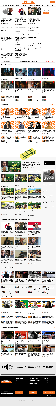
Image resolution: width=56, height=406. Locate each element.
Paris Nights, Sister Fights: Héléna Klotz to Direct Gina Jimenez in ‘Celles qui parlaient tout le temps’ (23, 318)
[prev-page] (43, 212)
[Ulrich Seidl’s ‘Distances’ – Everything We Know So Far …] (7, 348)
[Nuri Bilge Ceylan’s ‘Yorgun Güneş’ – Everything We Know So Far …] (7, 335)
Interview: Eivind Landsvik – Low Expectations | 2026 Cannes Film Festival (48, 131)
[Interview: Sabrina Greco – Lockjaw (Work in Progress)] (7, 111)
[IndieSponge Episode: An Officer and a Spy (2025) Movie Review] (21, 178)
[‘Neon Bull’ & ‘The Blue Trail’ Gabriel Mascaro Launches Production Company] (21, 304)
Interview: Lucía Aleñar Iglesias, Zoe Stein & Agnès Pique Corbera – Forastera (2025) (36, 141)
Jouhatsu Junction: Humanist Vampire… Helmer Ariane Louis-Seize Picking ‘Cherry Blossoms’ (6, 19)
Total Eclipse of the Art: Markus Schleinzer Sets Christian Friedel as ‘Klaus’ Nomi (50, 323)
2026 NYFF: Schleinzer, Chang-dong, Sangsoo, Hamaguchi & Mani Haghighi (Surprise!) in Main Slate (7, 55)
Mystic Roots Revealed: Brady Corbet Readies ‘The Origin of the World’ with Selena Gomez (50, 292)
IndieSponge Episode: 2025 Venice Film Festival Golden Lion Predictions (31, 164)
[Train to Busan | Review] (21, 72)
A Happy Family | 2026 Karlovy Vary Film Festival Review (23, 97)
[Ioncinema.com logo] (7, 381)
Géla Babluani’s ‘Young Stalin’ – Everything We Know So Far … (21, 354)
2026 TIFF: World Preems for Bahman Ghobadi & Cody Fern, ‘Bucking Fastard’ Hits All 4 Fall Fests (7, 43)
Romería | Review (22, 100)
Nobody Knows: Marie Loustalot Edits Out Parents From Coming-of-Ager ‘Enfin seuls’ (48, 310)
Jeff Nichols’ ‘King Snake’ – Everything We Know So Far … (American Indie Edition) (34, 280)
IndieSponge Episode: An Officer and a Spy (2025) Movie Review (21, 183)
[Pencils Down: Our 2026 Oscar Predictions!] (21, 241)
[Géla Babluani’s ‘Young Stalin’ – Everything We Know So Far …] (21, 348)
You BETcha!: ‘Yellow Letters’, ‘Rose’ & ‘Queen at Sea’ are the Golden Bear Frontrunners (7, 260)
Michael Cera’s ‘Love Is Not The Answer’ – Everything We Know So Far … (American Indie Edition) (36, 288)
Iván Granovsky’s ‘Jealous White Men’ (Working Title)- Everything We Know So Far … (34, 43)
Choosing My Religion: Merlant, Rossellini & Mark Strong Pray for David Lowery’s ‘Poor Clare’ (7, 280)
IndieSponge (24, 167)
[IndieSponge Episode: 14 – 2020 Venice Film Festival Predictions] (34, 191)
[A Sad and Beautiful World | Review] (21, 84)
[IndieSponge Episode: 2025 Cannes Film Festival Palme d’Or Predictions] (7, 191)
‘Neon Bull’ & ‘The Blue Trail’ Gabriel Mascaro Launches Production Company (6, 48)
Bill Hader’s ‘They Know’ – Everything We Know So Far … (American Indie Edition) (48, 280)
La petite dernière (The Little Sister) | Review (36, 100)
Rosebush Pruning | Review (33, 89)
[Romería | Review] (17, 100)
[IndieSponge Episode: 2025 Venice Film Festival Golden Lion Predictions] (11, 167)
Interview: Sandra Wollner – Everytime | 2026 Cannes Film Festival (10, 137)
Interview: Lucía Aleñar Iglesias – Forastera (50, 141)
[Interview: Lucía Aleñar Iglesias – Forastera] (44, 141)
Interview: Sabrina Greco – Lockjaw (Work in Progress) (6, 117)
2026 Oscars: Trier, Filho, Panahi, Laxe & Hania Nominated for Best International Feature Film (34, 261)
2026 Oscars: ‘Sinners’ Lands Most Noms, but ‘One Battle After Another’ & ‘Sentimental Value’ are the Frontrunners (20, 261)
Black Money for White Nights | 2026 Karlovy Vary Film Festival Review (48, 90)
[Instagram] (46, 61)
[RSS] (54, 61)
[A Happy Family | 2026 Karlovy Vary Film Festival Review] (17, 97)
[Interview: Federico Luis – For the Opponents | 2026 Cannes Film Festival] (44, 137)
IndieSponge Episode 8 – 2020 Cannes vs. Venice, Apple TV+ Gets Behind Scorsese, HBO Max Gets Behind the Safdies (7, 211)
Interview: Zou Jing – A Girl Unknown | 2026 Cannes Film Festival (36, 137)
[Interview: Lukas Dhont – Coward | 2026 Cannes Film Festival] (17, 137)
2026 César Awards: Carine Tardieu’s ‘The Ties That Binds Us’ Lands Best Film (34, 246)
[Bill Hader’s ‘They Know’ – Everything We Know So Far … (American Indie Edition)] (48, 274)
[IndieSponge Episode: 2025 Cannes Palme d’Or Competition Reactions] (21, 191)
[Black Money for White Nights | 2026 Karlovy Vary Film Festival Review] (48, 84)
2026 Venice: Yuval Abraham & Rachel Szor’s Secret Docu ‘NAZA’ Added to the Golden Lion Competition (20, 28)
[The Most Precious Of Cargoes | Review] (3, 100)
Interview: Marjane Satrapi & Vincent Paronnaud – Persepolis (34, 131)
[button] (8, 2)
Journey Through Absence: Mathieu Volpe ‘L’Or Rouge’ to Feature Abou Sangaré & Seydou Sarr (34, 310)
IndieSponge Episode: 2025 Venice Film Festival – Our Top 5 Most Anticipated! (7, 184)
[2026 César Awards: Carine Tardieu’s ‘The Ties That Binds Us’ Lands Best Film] (34, 241)
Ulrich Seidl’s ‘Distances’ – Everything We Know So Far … (7, 354)
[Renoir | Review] (44, 100)
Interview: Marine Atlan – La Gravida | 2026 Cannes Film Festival (33, 117)
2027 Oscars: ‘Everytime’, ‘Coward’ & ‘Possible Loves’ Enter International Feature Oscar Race (34, 19)
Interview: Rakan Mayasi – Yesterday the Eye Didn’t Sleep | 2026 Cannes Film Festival (7, 131)
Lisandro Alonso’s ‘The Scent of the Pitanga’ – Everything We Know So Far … (34, 33)
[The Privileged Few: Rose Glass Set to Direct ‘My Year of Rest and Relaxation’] (30, 322)
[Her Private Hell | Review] (48, 72)
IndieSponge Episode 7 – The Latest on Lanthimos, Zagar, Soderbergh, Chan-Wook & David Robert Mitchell (21, 211)
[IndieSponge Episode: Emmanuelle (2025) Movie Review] (34, 178)
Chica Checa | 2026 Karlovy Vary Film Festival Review (37, 97)
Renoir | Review (48, 100)
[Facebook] (45, 61)
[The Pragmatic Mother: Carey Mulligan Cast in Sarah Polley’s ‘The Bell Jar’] (17, 287)
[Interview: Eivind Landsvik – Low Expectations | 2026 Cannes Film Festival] (48, 125)
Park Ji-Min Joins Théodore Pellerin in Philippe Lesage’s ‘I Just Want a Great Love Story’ (7, 28)
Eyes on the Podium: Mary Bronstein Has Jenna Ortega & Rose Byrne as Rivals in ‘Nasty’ (10, 287)
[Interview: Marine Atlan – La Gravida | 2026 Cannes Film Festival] (34, 111)
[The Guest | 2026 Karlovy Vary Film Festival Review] (3, 97)
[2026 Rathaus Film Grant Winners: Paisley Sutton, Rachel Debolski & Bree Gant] (17, 292)
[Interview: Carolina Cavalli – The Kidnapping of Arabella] (21, 111)
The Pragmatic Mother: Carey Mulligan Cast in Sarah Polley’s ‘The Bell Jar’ (23, 287)
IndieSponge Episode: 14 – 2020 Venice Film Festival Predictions (34, 197)
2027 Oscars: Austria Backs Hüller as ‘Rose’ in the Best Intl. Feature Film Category (7, 38)
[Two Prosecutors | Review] (44, 97)
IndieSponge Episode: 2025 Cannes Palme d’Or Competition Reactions (21, 197)
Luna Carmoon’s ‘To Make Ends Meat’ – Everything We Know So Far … (48, 354)
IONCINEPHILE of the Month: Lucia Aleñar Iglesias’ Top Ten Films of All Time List (10, 141)
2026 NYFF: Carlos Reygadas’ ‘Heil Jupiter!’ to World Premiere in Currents (21, 38)
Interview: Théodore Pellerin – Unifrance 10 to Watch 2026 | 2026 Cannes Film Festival (21, 131)
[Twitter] (50, 61)
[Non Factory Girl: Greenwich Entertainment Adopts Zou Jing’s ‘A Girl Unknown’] (30, 317)
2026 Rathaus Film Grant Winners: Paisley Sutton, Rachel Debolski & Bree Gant (23, 292)
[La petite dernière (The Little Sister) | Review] (30, 100)
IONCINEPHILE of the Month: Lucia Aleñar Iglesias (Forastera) (22, 141)
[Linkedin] (48, 61)
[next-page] (45, 212)
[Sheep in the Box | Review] (7, 84)
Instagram (47, 384)
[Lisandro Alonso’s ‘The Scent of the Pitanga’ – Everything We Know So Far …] (34, 335)
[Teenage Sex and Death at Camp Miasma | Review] (34, 72)
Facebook (47, 380)
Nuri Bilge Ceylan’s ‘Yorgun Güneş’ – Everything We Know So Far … (34, 28)
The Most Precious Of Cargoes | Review (9, 100)
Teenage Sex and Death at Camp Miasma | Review (21, 43)
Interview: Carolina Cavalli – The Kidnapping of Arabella (21, 117)
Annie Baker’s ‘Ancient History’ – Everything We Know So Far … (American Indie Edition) (21, 280)
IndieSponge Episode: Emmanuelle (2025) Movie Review (33, 184)
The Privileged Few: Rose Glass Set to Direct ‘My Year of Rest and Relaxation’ (37, 323)
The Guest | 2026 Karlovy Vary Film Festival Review (10, 97)
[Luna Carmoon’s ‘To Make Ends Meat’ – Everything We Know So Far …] (48, 348)
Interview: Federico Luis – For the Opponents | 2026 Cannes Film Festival (50, 137)
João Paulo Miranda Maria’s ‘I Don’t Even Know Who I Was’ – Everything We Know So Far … (34, 354)
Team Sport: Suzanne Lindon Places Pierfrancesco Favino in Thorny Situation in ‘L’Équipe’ (9, 318)
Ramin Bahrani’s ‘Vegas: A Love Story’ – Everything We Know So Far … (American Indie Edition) (50, 288)
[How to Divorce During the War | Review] (7, 72)
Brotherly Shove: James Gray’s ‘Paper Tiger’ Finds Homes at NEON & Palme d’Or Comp (37, 292)
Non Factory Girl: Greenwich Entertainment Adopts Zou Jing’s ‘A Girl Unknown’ (37, 317)
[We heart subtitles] (28, 2)
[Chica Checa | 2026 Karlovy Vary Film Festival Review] (30, 97)
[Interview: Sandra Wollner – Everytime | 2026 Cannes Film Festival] (3, 137)
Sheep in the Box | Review (6, 89)
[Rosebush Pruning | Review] (34, 84)
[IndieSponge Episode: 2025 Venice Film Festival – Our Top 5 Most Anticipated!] (7, 178)
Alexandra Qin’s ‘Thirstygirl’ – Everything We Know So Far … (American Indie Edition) (10, 292)
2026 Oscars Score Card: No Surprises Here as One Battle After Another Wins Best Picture (7, 246)
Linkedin (46, 387)
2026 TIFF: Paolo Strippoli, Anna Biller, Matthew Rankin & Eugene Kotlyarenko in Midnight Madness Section (21, 49)
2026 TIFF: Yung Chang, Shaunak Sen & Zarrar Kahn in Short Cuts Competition (34, 48)
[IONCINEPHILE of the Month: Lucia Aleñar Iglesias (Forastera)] (17, 141)
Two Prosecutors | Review (50, 96)
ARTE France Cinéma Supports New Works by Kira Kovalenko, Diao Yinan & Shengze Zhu (23, 323)
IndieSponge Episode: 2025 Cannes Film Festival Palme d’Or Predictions (7, 197)
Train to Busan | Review (32, 37)
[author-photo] (2, 23)
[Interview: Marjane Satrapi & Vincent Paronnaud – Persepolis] (34, 125)
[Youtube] (52, 61)
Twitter (46, 382)
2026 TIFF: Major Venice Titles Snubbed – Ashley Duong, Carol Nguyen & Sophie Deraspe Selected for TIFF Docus (21, 55)
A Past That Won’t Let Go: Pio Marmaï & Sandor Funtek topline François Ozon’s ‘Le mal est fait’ (10, 323)
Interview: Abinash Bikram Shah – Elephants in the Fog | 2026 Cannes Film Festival (48, 117)
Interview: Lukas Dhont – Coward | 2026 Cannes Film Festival (23, 137)
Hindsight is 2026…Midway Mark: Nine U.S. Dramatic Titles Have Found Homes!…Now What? (21, 33)
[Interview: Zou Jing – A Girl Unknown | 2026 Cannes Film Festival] (30, 137)
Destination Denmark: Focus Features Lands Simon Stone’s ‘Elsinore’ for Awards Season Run (50, 317)
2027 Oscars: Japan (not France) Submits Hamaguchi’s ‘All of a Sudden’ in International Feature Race (21, 19)
